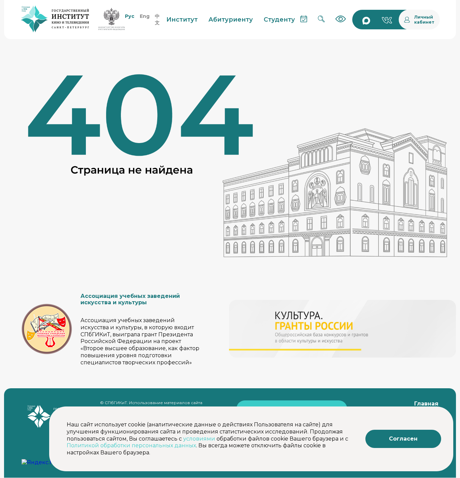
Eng (145, 16)
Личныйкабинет (424, 20)
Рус (129, 16)
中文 (157, 19)
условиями (199, 438)
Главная (426, 403)
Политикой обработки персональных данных (131, 445)
